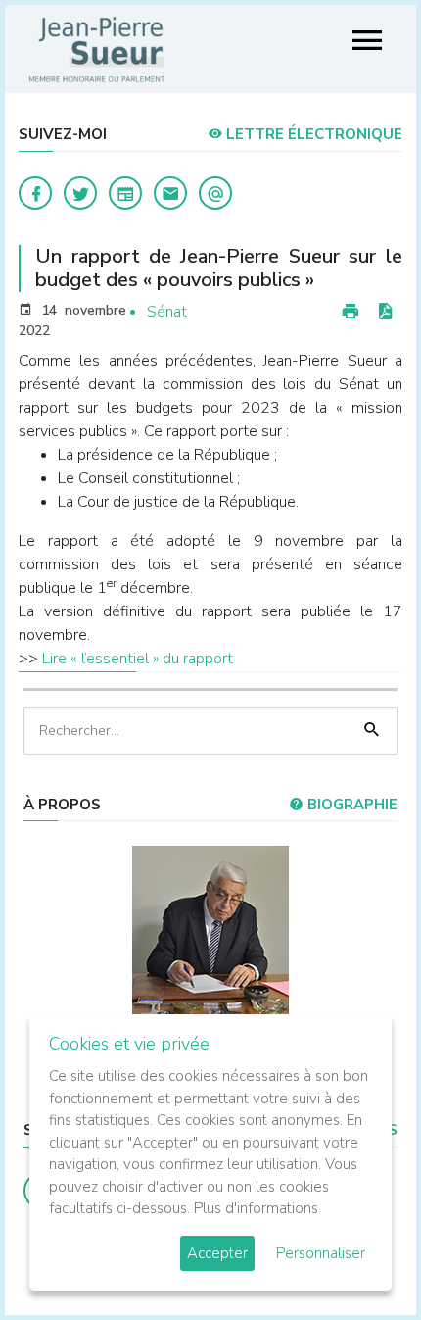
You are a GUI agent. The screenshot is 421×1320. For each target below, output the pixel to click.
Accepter (217, 1253)
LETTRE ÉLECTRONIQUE (312, 134)
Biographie (351, 804)
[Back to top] (360, 1259)
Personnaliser (320, 1253)
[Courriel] (215, 193)
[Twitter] (80, 193)
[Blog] (125, 193)
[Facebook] (35, 193)
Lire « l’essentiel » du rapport (137, 658)
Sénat (167, 311)
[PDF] (385, 312)
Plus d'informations (256, 1208)
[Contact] (170, 193)
